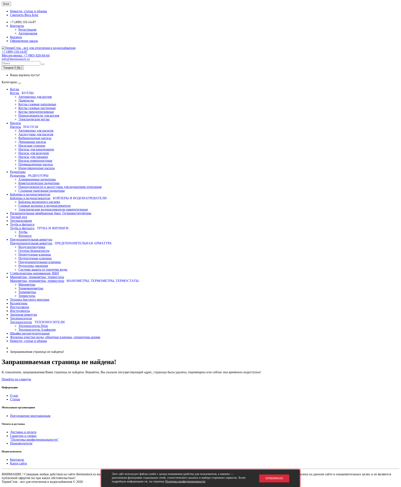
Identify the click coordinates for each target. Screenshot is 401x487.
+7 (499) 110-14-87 (15, 51)
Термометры (27, 292)
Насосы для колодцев (33, 153)
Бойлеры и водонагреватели (30, 194)
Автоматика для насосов (35, 130)
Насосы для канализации (36, 149)
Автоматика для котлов (35, 96)
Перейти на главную (16, 379)
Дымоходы (26, 100)
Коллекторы (18, 303)
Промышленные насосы (35, 164)
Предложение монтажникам (30, 416)
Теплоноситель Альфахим (37, 329)
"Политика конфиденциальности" (34, 439)
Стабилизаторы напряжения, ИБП (34, 273)
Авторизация (27, 33)
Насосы (15, 123)
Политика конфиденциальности (185, 481)
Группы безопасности (33, 250)
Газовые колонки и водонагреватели (44, 205)
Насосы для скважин (33, 157)
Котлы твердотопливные (36, 112)
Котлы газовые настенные (37, 108)
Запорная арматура (23, 314)
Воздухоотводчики (31, 247)
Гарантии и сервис (23, 436)
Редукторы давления (33, 265)
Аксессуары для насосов (35, 134)
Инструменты (20, 311)
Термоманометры (30, 288)
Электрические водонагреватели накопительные (53, 209)
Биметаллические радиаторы (39, 183)
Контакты (17, 26)
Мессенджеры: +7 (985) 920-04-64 (25, 55)
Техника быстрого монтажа (29, 299)
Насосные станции (31, 145)
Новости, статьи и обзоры (28, 11)
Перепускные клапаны (34, 254)
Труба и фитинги (22, 224)
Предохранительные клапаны (39, 262)
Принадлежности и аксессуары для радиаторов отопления (60, 187)
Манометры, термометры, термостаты (37, 277)
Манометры (26, 284)
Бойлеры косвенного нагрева (39, 202)
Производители (21, 443)
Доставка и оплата (23, 432)
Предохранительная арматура (31, 239)
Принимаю (274, 478)
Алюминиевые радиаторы (37, 179)
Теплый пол (18, 217)
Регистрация (27, 29)
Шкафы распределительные (30, 333)
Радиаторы (17, 172)
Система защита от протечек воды (42, 269)
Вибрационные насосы (34, 138)
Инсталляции (19, 307)
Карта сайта (18, 463)
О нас (14, 395)
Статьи (15, 399)
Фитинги (25, 235)
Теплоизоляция (21, 220)
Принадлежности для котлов (38, 115)
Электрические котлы (33, 119)
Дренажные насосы (32, 142)
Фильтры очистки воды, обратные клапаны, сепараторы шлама (55, 337)
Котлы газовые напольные (37, 104)
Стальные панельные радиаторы (41, 190)
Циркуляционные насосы (36, 168)
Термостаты (26, 296)
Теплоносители (21, 318)
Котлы (14, 89)
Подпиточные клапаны (35, 258)
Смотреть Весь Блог (24, 15)
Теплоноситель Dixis (33, 326)
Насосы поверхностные (35, 160)
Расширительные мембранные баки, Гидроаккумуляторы (50, 213)
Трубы (23, 232)
